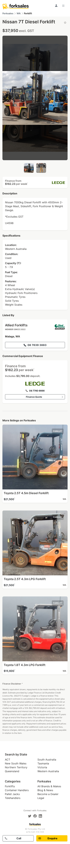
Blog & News (45, 790)
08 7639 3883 (37, 345)
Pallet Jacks (12, 794)
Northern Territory (16, 767)
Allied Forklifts (16, 325)
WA (19, 13)
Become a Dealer (47, 794)
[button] (35, 182)
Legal (40, 798)
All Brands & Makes (49, 786)
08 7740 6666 (37, 390)
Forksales (7, 13)
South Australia (46, 759)
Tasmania (43, 763)
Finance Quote (34, 396)
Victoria (42, 767)
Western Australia (48, 771)
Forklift (28, 13)
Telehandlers (12, 798)
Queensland (12, 771)
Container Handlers (17, 790)
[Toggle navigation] (63, 6)
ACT (7, 759)
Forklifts (10, 786)
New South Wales (15, 763)
